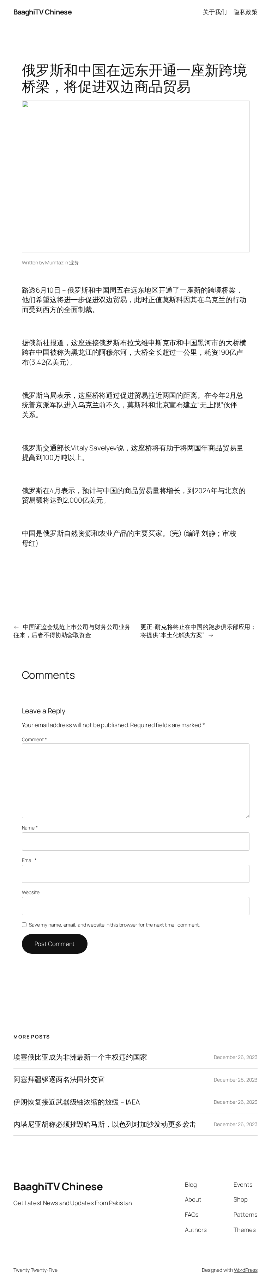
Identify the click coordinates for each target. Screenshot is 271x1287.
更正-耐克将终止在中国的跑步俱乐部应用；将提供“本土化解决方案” (198, 631)
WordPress (246, 1270)
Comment (34, 739)
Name (30, 827)
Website (31, 892)
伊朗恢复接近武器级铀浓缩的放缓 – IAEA (76, 1102)
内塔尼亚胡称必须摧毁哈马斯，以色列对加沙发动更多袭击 (104, 1124)
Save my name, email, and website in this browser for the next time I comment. (114, 924)
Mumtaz (54, 262)
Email (29, 860)
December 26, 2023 (235, 1057)
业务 (74, 262)
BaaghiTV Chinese (42, 12)
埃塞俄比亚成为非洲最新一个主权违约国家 (80, 1057)
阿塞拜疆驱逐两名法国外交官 (59, 1079)
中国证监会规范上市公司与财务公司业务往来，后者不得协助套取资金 (71, 631)
